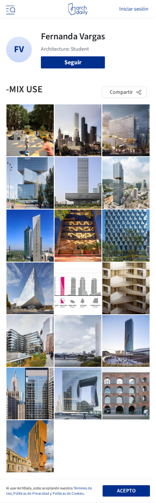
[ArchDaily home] (77, 9)
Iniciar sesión (133, 9)
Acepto (126, 491)
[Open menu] (10, 9)
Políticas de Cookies (68, 493)
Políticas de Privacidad (31, 493)
